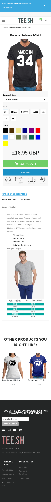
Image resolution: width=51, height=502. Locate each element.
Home (5, 27)
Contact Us (23, 467)
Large (35, 112)
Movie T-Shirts (7, 478)
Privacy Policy (24, 478)
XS (5, 112)
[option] (13, 372)
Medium (24, 112)
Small (14, 112)
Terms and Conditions (23, 472)
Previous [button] (3, 372)
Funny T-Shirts (7, 470)
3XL (13, 118)
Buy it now (25, 172)
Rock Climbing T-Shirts (8, 483)
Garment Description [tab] (14, 193)
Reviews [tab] (25, 199)
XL (43, 112)
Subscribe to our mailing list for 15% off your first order (26, 412)
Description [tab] (9, 199)
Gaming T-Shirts (8, 474)
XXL (5, 118)
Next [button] (48, 372)
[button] (46, 20)
